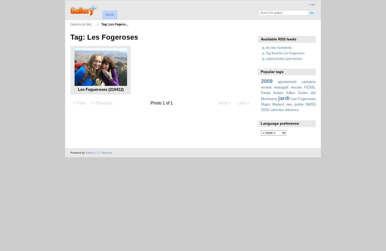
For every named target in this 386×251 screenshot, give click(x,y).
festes (278, 93)
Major (265, 104)
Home (109, 15)
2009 (267, 81)
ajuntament (287, 82)
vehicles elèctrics (284, 110)
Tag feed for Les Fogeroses (285, 53)
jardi (284, 98)
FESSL (310, 87)
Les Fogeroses (303, 99)
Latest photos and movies (284, 58)
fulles (290, 93)
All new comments (279, 47)
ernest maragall (274, 87)
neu (289, 104)
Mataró (278, 104)
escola (296, 87)
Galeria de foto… (82, 24)
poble (299, 104)
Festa (265, 93)
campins (309, 82)
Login (312, 4)
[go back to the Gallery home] (84, 9)
